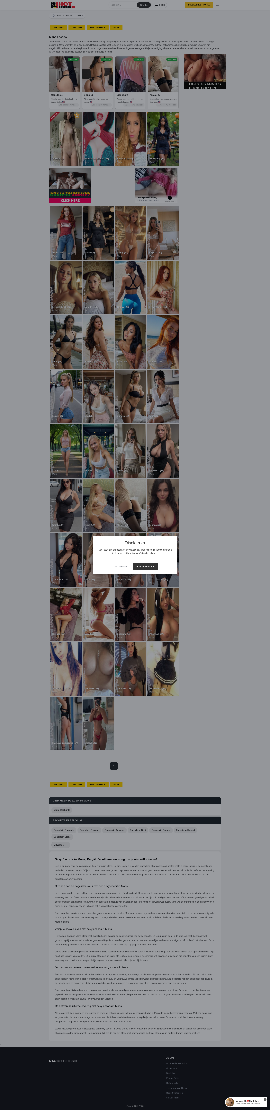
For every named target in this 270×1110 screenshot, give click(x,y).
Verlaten (122, 566)
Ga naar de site (146, 566)
